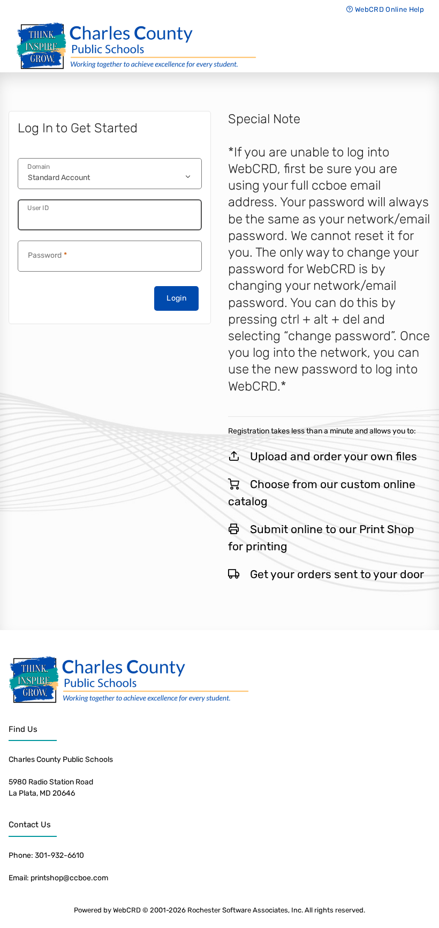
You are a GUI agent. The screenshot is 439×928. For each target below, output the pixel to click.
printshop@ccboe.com (69, 877)
